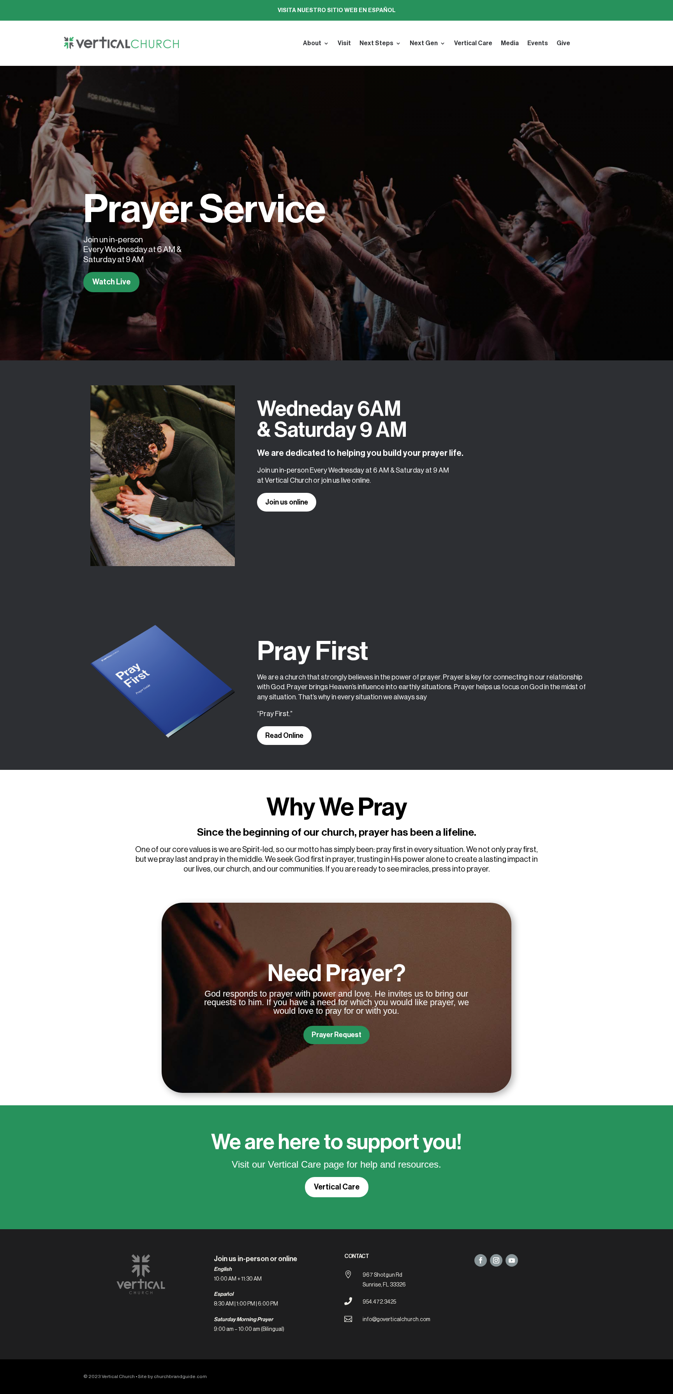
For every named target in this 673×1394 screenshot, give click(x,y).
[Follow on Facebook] (480, 1260)
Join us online (286, 502)
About (312, 43)
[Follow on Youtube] (512, 1260)
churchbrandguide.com (180, 1376)
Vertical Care (473, 43)
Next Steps (376, 43)
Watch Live (111, 282)
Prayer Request (336, 1034)
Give (563, 43)
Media (510, 43)
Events (537, 43)
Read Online (284, 735)
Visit (344, 43)
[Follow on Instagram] (496, 1260)
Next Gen (424, 43)
